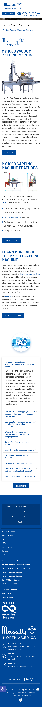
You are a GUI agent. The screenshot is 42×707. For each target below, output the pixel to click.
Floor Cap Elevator (12, 217)
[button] (3, 689)
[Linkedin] (27, 679)
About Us (5, 531)
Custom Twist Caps (21, 507)
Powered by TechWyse (21, 695)
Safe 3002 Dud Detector (11, 580)
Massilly (7, 296)
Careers (15, 512)
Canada (5, 551)
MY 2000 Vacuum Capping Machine (16, 568)
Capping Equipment (20, 25)
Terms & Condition (14, 517)
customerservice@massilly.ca (20, 666)
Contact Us (25, 512)
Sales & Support (8, 597)
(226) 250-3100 (29, 12)
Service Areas (7, 547)
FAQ (3, 539)
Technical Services (9, 589)
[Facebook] (24, 679)
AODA (4, 543)
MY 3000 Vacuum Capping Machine (16, 572)
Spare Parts (6, 593)
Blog (33, 507)
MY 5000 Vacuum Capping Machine (16, 576)
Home (4, 25)
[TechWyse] (21, 700)
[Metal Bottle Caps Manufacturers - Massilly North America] (13, 6)
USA (3, 555)
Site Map (21, 522)
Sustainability (7, 535)
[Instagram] (31, 679)
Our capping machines (30, 274)
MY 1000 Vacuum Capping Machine (16, 564)
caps (4, 202)
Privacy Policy (29, 517)
